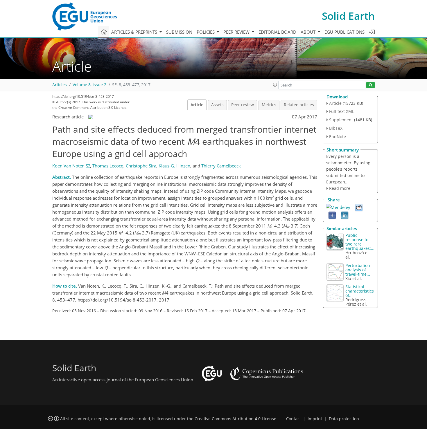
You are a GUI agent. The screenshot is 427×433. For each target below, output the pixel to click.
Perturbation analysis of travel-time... (357, 270)
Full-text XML (341, 111)
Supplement (341, 119)
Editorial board (277, 32)
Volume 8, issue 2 (89, 84)
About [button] (309, 32)
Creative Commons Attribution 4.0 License (235, 418)
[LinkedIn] (345, 215)
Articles (59, 84)
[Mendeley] (338, 207)
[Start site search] (370, 85)
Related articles (299, 104)
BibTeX (335, 128)
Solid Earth (348, 16)
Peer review (242, 104)
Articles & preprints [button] (134, 32)
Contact (293, 418)
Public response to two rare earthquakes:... (359, 241)
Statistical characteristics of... (359, 291)
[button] (275, 84)
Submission (179, 32)
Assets (217, 104)
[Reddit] (359, 207)
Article (197, 104)
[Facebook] (332, 215)
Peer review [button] (237, 32)
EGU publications (344, 32)
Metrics (269, 104)
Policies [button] (206, 32)
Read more (339, 188)
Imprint (315, 418)
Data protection (344, 418)
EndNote (337, 136)
